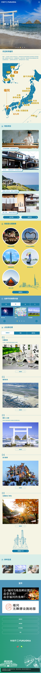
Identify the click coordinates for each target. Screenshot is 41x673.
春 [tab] (6, 304)
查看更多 (20, 292)
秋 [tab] (25, 304)
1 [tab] (17, 321)
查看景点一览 (20, 550)
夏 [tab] (15, 304)
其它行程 (11, 217)
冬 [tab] (34, 304)
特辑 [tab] (20, 333)
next (36, 321)
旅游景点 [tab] (8, 332)
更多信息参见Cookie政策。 (6, 670)
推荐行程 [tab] (33, 333)
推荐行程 (30, 217)
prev (4, 321)
